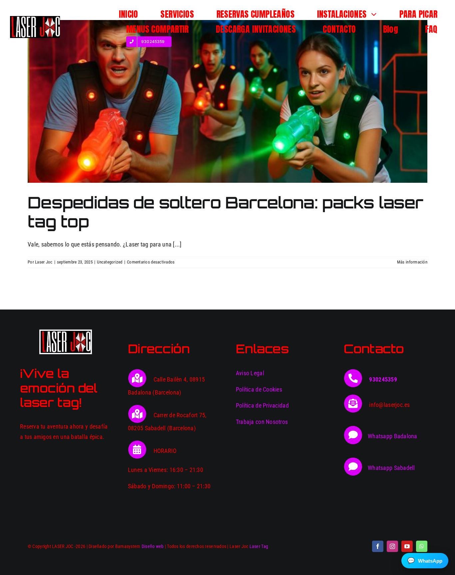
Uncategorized (110, 261)
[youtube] (407, 546)
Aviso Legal (250, 373)
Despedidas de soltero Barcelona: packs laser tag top (225, 212)
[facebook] (377, 546)
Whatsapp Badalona (392, 436)
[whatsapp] (421, 546)
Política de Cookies (259, 389)
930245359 (383, 379)
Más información (412, 261)
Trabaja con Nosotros (262, 421)
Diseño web (153, 546)
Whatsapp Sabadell (391, 467)
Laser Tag (258, 546)
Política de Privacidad (262, 405)
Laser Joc (43, 261)
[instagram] (392, 546)
